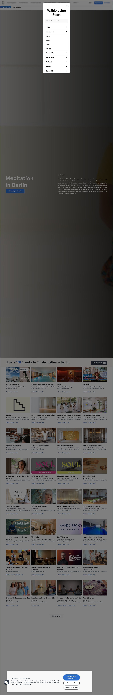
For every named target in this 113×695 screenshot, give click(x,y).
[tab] (56, 27)
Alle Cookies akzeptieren (71, 677)
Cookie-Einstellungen (71, 687)
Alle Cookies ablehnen (71, 683)
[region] (49, 681)
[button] (7, 682)
